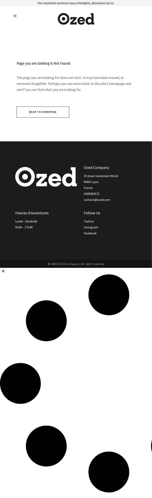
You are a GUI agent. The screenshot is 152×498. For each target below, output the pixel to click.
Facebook (90, 233)
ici (112, 3)
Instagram (91, 227)
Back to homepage (43, 112)
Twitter (89, 221)
